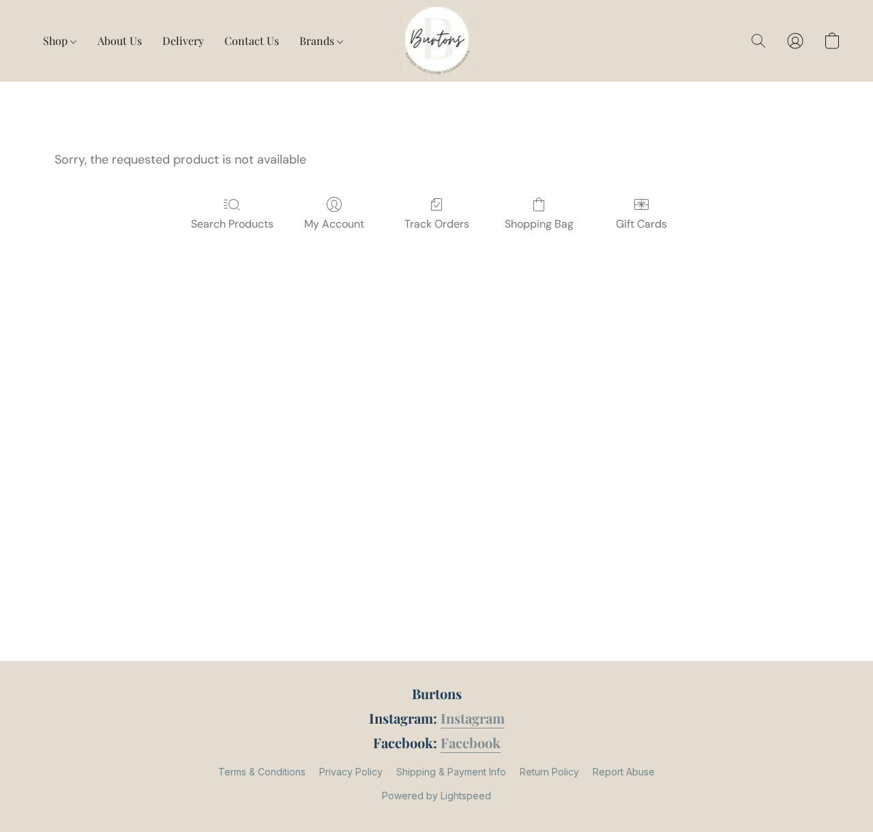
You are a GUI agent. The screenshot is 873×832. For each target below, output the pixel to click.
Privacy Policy (351, 771)
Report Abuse (624, 771)
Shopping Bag (539, 224)
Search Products (232, 224)
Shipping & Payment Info (451, 771)
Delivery (183, 40)
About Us (120, 40)
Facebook (471, 742)
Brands (318, 40)
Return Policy (549, 771)
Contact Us (251, 40)
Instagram (473, 718)
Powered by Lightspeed (436, 795)
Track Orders (436, 224)
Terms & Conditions (262, 771)
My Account (334, 224)
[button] (436, 41)
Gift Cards (641, 224)
